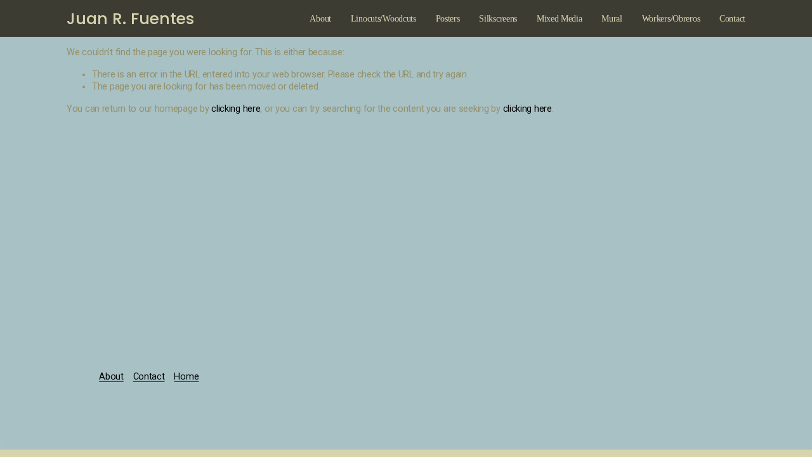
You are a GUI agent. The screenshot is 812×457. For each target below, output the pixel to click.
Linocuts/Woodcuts (383, 18)
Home (186, 376)
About (320, 18)
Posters (448, 18)
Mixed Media (559, 18)
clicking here (235, 108)
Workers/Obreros (671, 18)
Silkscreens (498, 18)
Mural (611, 18)
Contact (732, 18)
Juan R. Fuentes (130, 19)
